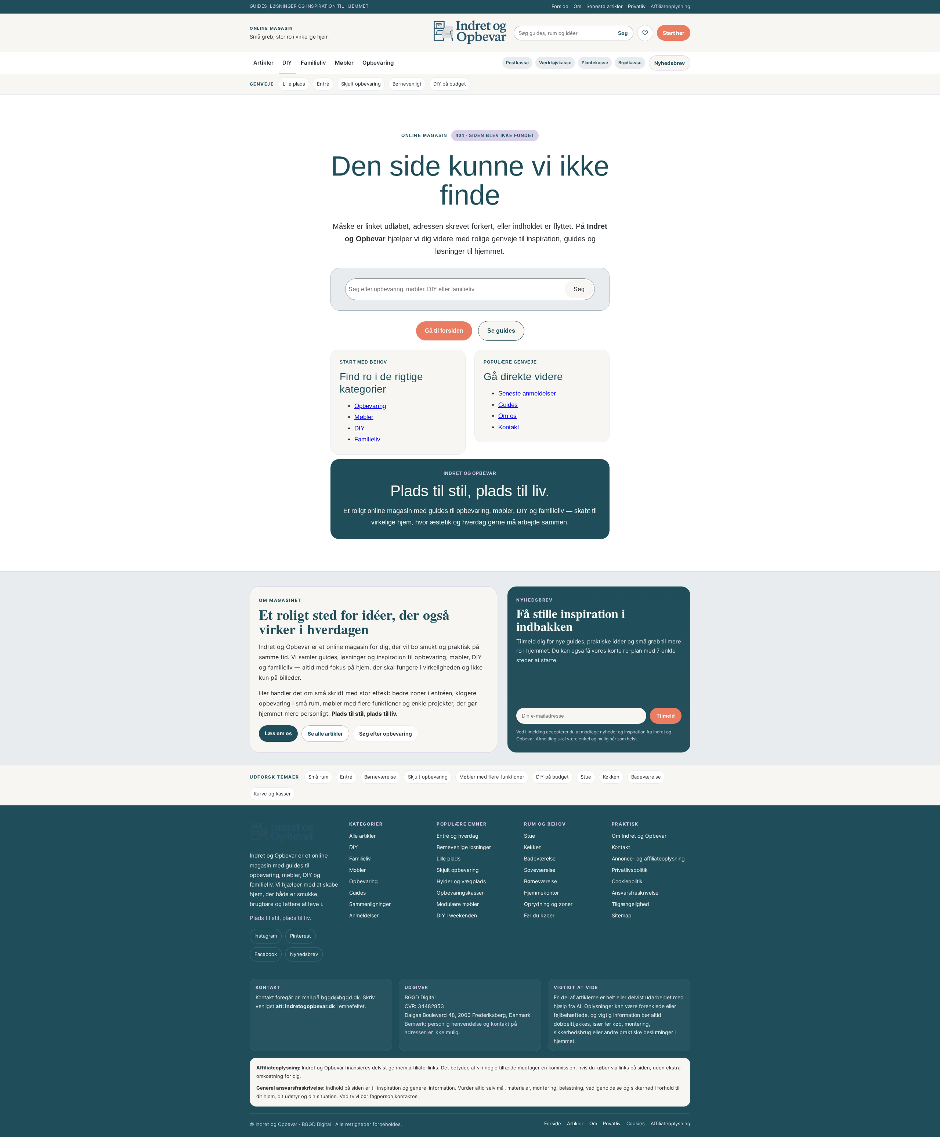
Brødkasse (629, 62)
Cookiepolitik (627, 881)
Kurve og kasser (272, 794)
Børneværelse (380, 777)
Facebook (265, 954)
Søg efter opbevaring (385, 733)
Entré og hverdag (457, 836)
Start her (673, 33)
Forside (560, 6)
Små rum (318, 777)
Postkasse (517, 62)
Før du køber (539, 915)
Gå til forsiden (444, 331)
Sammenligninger (370, 904)
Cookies (635, 1123)
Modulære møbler (458, 904)
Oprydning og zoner (548, 904)
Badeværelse (646, 777)
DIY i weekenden (457, 915)
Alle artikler (362, 836)
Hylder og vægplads (461, 881)
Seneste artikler (604, 6)
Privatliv (637, 6)
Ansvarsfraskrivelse (635, 892)
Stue (586, 777)
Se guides (501, 331)
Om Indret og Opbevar (639, 836)
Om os (507, 415)
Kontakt (508, 427)
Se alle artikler (325, 733)
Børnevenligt (407, 84)
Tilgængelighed (630, 904)
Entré (323, 84)
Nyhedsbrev (669, 62)
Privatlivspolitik (630, 870)
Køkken (611, 777)
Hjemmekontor (541, 892)
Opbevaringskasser (460, 892)
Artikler (263, 62)
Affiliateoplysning (670, 6)
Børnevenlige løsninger (464, 847)
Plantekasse (595, 62)
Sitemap (622, 915)
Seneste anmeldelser (527, 393)
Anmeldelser (364, 915)
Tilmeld (666, 716)
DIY (287, 62)
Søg (623, 33)
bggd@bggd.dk (340, 997)
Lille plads (294, 84)
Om (577, 6)
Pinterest (300, 936)
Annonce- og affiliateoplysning (648, 858)
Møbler (344, 62)
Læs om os (278, 733)
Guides (508, 404)
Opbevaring (378, 62)
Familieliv (313, 62)
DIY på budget (449, 84)
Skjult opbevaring (361, 84)
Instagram (265, 936)
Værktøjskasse (555, 62)
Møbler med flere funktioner (491, 777)
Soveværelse (539, 870)
